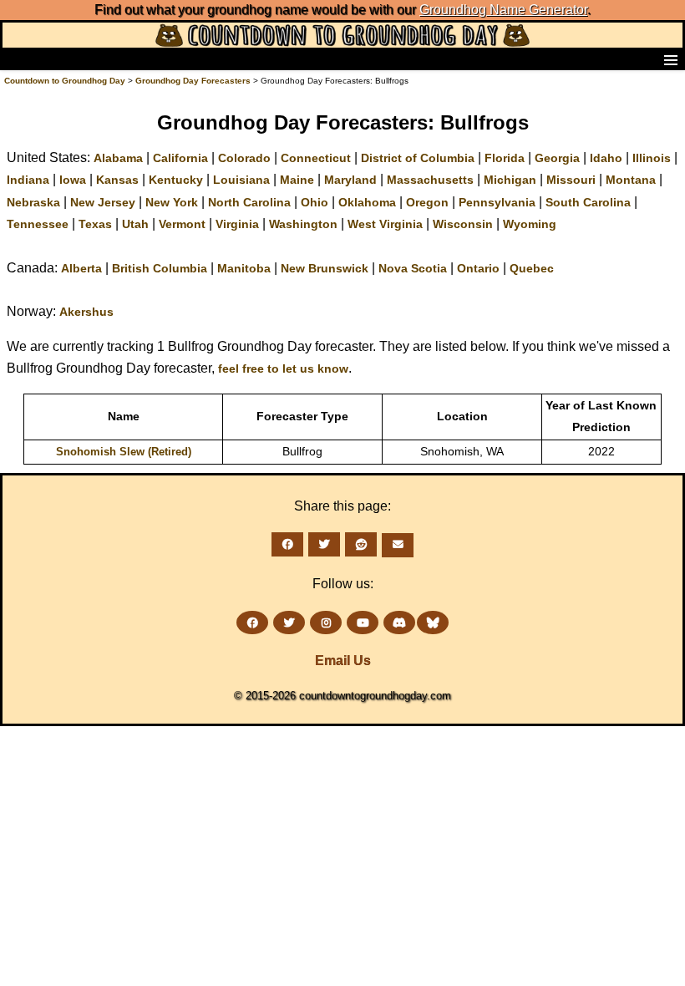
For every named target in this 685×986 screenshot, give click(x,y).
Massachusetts (430, 179)
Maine (297, 179)
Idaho (606, 158)
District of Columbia (417, 158)
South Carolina (588, 202)
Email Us (343, 660)
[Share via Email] (398, 545)
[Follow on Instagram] (326, 623)
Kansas (117, 179)
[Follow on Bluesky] (433, 623)
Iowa (72, 179)
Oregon (427, 202)
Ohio (314, 202)
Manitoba (244, 268)
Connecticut (316, 158)
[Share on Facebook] (287, 544)
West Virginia (385, 224)
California (180, 158)
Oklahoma (367, 202)
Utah (135, 224)
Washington (303, 224)
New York (171, 202)
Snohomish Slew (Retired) (123, 451)
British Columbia (159, 268)
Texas (95, 224)
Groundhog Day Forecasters (194, 80)
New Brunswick (324, 268)
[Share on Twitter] (324, 544)
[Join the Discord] (399, 623)
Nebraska (33, 202)
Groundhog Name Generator (503, 10)
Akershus (86, 311)
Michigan (510, 179)
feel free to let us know (283, 368)
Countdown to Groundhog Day (64, 80)
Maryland (350, 179)
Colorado (244, 158)
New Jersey (102, 202)
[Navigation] (17, 59)
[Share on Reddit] (361, 544)
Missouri (571, 179)
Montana (631, 179)
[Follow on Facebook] (252, 623)
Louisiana (241, 179)
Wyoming (529, 224)
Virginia (237, 224)
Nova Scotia (412, 268)
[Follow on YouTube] (362, 623)
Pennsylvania (497, 202)
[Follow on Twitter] (289, 623)
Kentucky (176, 179)
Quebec (532, 268)
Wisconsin (463, 224)
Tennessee (37, 224)
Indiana (28, 179)
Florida (505, 158)
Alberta (81, 268)
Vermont (182, 224)
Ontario (478, 268)
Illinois (651, 158)
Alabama (118, 158)
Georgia (557, 158)
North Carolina (249, 202)
